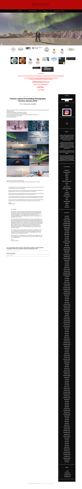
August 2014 (67, 377)
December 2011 (66, 430)
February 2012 (67, 426)
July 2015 (67, 364)
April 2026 (67, 218)
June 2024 (67, 238)
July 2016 (67, 349)
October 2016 (67, 346)
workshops (67, 206)
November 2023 (66, 241)
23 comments (11, 253)
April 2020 (67, 280)
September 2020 (66, 274)
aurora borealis (12, 247)
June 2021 (67, 263)
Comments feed (67, 474)
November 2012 (66, 410)
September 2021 (66, 258)
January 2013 (67, 408)
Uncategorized (67, 201)
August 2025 (67, 229)
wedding (67, 203)
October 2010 (67, 456)
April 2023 (67, 245)
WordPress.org (67, 476)
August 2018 (67, 311)
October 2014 (67, 373)
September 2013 (66, 397)
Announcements (27, 103)
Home (20, 11)
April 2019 (67, 302)
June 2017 (67, 331)
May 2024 (67, 239)
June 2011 (67, 441)
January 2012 (67, 428)
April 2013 (67, 406)
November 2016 (66, 344)
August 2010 (67, 459)
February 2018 (67, 318)
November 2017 (66, 322)
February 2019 (67, 304)
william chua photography (18, 248)
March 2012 (66, 425)
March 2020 (66, 282)
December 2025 (66, 223)
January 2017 (67, 340)
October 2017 (67, 324)
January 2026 (67, 221)
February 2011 (67, 448)
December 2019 (66, 287)
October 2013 (67, 395)
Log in (67, 471)
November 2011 (66, 432)
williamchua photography (29, 248)
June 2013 (67, 403)
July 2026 (67, 216)
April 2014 (67, 384)
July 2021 (67, 261)
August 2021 (67, 260)
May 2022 (67, 252)
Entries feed (67, 472)
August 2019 (67, 294)
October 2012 (67, 412)
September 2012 (66, 414)
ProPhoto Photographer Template (48, 483)
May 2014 (67, 382)
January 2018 (67, 320)
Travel (66, 199)
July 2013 (67, 401)
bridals (66, 177)
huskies (21, 247)
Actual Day (66, 170)
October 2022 (67, 251)
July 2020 (67, 276)
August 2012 (67, 415)
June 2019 (67, 298)
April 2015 (67, 366)
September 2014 (66, 375)
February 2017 (67, 338)
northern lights (26, 247)
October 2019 (67, 291)
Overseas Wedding (67, 188)
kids (67, 184)
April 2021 (67, 265)
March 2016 (66, 353)
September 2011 (66, 436)
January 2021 (67, 271)
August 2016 (67, 348)
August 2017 (67, 327)
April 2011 (67, 445)
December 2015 (66, 359)
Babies (66, 175)
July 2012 (67, 417)
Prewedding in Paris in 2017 (44, 250)
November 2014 (66, 371)
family (67, 179)
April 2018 (67, 315)
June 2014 (67, 381)
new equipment (67, 186)
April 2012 (67, 423)
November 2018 (66, 306)
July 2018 (67, 313)
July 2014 (67, 379)
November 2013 (66, 393)
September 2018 (66, 309)
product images (67, 195)
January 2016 (67, 357)
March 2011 (66, 447)
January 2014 (67, 390)
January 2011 (67, 450)
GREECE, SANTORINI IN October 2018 (13, 250)
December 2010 (66, 452)
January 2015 (67, 370)
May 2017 (67, 333)
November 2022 (66, 249)
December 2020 (66, 272)
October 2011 (67, 434)
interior (66, 183)
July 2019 (67, 296)
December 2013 (66, 392)
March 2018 (66, 316)
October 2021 (67, 256)
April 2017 (67, 335)
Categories (32, 11)
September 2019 (66, 293)
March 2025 (66, 234)
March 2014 (66, 386)
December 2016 (66, 342)
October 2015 (67, 360)
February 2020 (67, 284)
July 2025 (67, 230)
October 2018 (67, 307)
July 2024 (67, 236)
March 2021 (66, 267)
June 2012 (67, 419)
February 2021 (67, 269)
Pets (67, 190)
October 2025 (67, 227)
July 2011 (67, 439)
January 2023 (67, 247)
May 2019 (67, 300)
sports (67, 197)
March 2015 (66, 368)
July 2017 (67, 329)
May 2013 (67, 404)
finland (17, 247)
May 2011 (67, 443)
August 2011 (67, 437)
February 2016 (67, 355)
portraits (67, 192)
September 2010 (66, 458)
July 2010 (67, 461)
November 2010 (66, 454)
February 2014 (67, 388)
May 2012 (67, 421)
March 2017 (66, 337)
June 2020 (67, 278)
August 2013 (67, 399)
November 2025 (66, 225)
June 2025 (67, 232)
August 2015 (67, 362)
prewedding (32, 247)
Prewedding (33, 103)
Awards (66, 173)
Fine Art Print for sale (66, 181)
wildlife (66, 205)
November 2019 (66, 289)
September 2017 (66, 326)
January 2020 (67, 285)
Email (45, 11)
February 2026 (67, 219)
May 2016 (67, 351)
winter (36, 248)
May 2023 (67, 243)
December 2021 (66, 254)
